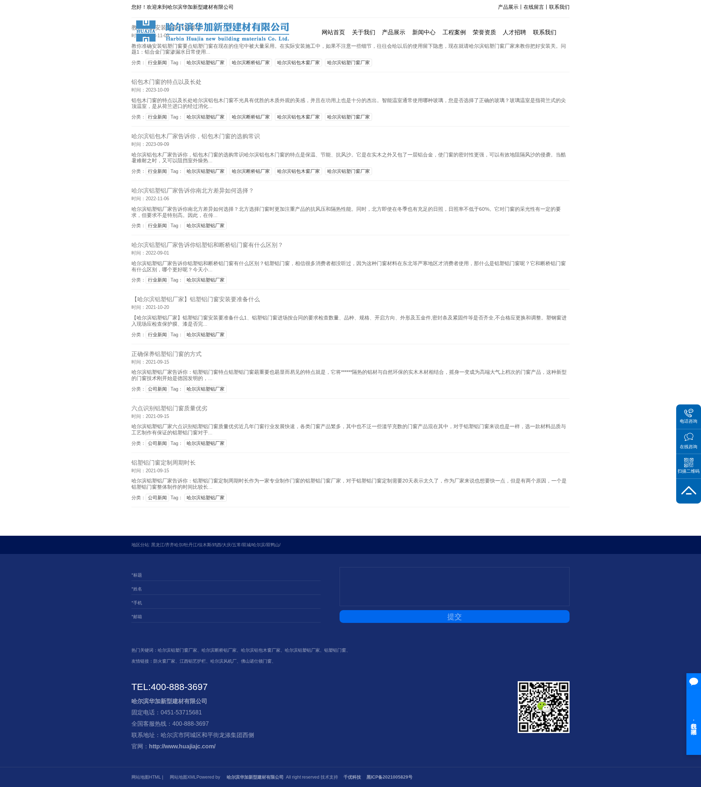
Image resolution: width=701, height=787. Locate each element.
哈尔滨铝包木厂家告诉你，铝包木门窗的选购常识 (195, 136)
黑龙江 (157, 544)
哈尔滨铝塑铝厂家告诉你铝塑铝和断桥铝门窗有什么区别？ (207, 245)
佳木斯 (204, 544)
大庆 (226, 544)
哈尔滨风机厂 (223, 661)
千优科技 (352, 777)
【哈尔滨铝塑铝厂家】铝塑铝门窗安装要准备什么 (195, 299)
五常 (236, 544)
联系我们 (559, 7)
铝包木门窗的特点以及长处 (166, 82)
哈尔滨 (258, 544)
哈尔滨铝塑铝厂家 (206, 62)
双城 (246, 544)
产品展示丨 (511, 7)
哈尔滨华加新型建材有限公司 (169, 701)
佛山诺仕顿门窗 (256, 661)
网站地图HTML (146, 777)
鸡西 (216, 544)
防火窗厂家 (164, 661)
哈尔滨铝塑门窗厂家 (348, 62)
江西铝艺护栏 (193, 661)
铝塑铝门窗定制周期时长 (163, 463)
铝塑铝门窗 (335, 650)
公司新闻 (157, 389)
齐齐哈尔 (174, 544)
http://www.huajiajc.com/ (182, 746)
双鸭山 (272, 544)
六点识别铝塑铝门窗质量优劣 (169, 408)
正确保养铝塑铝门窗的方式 (166, 354)
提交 (454, 617)
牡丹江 (190, 544)
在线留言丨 (536, 7)
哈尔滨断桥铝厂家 (251, 62)
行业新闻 (157, 62)
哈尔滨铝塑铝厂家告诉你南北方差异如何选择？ (192, 190)
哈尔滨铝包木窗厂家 (298, 62)
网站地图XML (183, 777)
